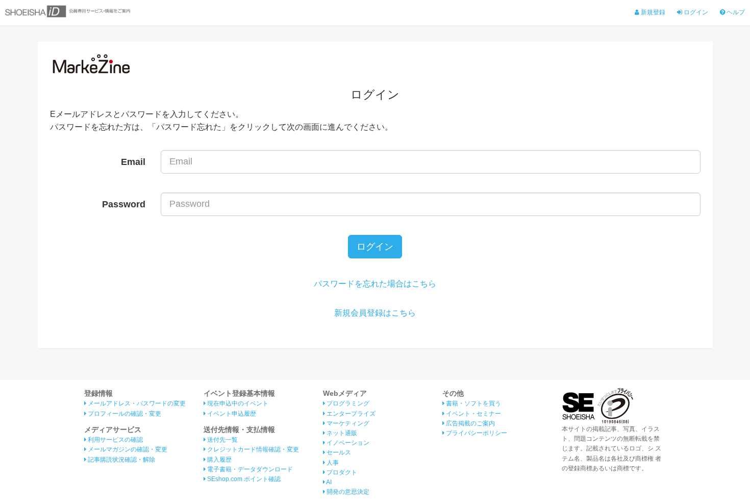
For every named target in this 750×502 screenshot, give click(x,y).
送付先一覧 (222, 439)
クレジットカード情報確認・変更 (252, 449)
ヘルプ (735, 12)
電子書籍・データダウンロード (249, 469)
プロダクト (341, 472)
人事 (332, 462)
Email (133, 162)
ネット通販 (341, 433)
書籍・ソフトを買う (472, 403)
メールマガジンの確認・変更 (126, 449)
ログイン (695, 12)
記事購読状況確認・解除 (120, 459)
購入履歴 (219, 459)
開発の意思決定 (347, 491)
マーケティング (347, 423)
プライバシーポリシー (475, 433)
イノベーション (347, 442)
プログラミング (347, 403)
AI (328, 482)
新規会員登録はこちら (375, 312)
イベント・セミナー (472, 413)
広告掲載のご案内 (469, 423)
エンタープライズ (350, 413)
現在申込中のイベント (237, 403)
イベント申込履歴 (231, 413)
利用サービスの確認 (114, 439)
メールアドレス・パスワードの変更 (136, 403)
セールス (338, 452)
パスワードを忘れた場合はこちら (375, 283)
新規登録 (652, 12)
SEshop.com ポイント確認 (243, 479)
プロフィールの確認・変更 (123, 413)
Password (123, 204)
